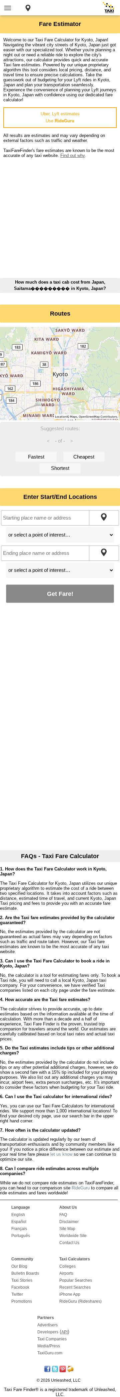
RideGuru (81, 1187)
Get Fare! (60, 593)
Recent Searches (75, 1287)
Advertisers (47, 1325)
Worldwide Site (73, 1235)
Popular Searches (75, 1280)
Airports (66, 1273)
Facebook (20, 1287)
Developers (47, 1332)
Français (19, 1228)
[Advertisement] (60, 218)
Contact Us (69, 1242)
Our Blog (19, 1266)
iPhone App (69, 1294)
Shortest (60, 468)
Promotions (21, 1301)
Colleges (67, 1266)
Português (20, 1235)
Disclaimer (69, 1221)
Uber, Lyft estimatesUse (60, 117)
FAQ (63, 1214)
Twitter (17, 1294)
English (18, 1214)
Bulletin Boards (25, 1273)
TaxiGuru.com (49, 1353)
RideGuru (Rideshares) (80, 1301)
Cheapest (83, 457)
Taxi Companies (52, 1339)
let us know (61, 1154)
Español (18, 1221)
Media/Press (48, 1346)
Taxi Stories (21, 1280)
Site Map (67, 1228)
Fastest (36, 457)
